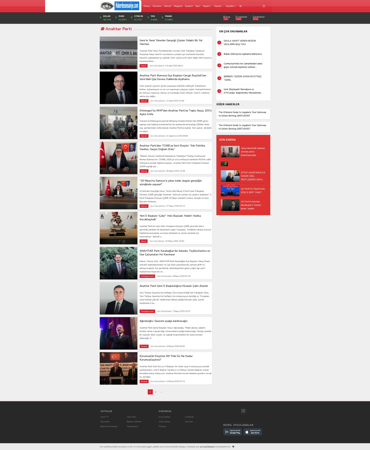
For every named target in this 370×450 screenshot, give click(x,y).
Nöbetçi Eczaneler (109, 426)
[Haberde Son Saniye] (119, 6)
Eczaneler (241, 17)
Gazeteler (259, 17)
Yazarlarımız (132, 426)
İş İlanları (189, 417)
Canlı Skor (131, 417)
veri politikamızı (207, 446)
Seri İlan (189, 421)
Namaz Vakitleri (134, 421)
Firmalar (162, 426)
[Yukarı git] (364, 444)
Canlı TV (104, 417)
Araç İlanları (164, 417)
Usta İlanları (164, 421)
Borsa (226, 17)
